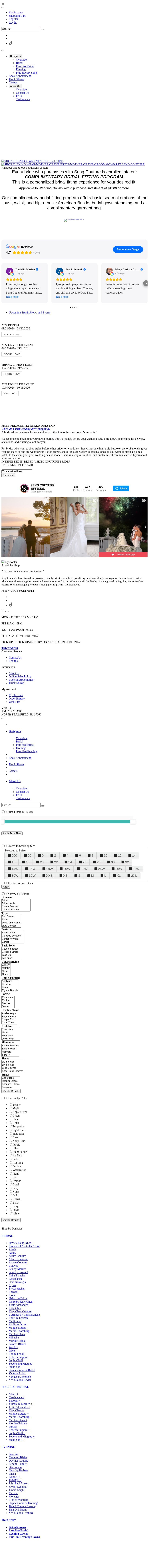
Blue (15, 1137)
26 (84, 862)
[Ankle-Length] (9, 1013)
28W (136, 869)
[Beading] (10, 984)
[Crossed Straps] (11, 952)
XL (119, 875)
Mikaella (14, 1337)
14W (15, 869)
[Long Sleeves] (13, 1068)
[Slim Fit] (10, 1055)
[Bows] (10, 987)
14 (134, 855)
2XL (134, 875)
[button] (15, 56)
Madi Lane (15, 1321)
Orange (17, 1180)
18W (49, 869)
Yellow (17, 1104)
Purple (16, 1144)
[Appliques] (10, 981)
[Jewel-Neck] (11, 1038)
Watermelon (19, 1169)
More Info (10, 393)
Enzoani (13, 1291)
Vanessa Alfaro (17, 1373)
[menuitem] (78, 12)
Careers (13, 770)
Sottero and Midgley (20, 1363)
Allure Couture (17, 1255)
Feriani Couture (18, 1463)
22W (84, 869)
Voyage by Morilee (20, 1376)
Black (16, 1202)
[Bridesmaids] (16, 903)
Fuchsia (17, 1166)
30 (113, 862)
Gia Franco (15, 1467)
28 (98, 862)
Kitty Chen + (16, 1410)
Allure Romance (18, 1259)
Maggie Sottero (17, 1327)
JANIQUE (15, 1480)
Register (13, 18)
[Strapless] (11, 1087)
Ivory (16, 1188)
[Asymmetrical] (9, 1016)
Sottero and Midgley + (22, 1436)
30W (15, 875)
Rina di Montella (18, 1499)
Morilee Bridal (17, 1340)
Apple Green (20, 1111)
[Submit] (42, 29)
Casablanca (15, 1278)
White (16, 1213)
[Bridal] (16, 900)
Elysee (12, 1285)
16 (13, 862)
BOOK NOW (12, 334)
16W (32, 869)
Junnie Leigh (16, 1490)
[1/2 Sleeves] (13, 1061)
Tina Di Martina (18, 1509)
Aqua (16, 1122)
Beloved (13, 1265)
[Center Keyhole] (13, 938)
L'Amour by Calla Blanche (24, 1314)
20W (66, 869)
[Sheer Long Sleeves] (13, 1071)
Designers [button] (15, 731)
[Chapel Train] (9, 1019)
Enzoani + (15, 1400)
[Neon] (6, 971)
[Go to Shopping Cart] (2, 4)
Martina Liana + (18, 1420)
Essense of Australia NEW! (24, 1246)
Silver (16, 1209)
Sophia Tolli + (17, 1433)
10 (105, 855)
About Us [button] (15, 781)
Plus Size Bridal (18, 1530)
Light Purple (20, 1151)
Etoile (12, 1295)
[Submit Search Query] (42, 805)
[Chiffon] (8, 1000)
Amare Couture (18, 1262)
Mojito (16, 1108)
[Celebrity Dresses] (13, 935)
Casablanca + (16, 1397)
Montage (14, 1496)
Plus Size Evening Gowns (24, 1536)
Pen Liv (13, 1347)
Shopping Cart (17, 15)
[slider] (133, 821)
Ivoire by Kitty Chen (21, 1301)
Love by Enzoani (19, 1317)
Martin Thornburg (19, 1330)
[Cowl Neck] (11, 1029)
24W (101, 869)
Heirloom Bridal (18, 1298)
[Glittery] (6, 965)
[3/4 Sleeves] (13, 1065)
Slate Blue (18, 1133)
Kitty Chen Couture (20, 1311)
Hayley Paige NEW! (21, 1242)
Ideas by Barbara (18, 1470)
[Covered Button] (11, 948)
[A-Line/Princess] (10, 1045)
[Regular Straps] (11, 1081)
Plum (16, 1173)
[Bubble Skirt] (13, 932)
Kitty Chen (15, 1308)
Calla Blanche (17, 1275)
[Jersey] (8, 1006)
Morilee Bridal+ (18, 1423)
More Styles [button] (8, 1519)
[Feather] (8, 1003)
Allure (12, 1252)
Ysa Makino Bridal (20, 1379)
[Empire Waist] (10, 1048)
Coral (16, 1184)
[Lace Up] (11, 955)
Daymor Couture (18, 1460)
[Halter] (11, 1032)
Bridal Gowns (17, 1527)
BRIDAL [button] (7, 1235)
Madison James (17, 1324)
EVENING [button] (8, 1447)
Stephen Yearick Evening (23, 1503)
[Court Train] (9, 1022)
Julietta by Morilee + (20, 1403)
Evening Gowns (18, 1533)
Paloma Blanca (17, 1344)
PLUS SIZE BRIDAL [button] (15, 1387)
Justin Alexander (18, 1304)
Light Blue (19, 1130)
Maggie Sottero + (19, 1413)
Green (16, 1115)
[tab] (78, 731)
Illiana (12, 1473)
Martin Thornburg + (20, 1416)
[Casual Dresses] (16, 906)
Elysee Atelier (17, 1288)
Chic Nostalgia (17, 1282)
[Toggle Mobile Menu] (2, 718)
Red (15, 1177)
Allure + (13, 1394)
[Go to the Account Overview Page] (2, 7)
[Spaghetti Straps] (11, 1084)
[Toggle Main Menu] (2, 50)
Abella (12, 1249)
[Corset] (13, 942)
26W (118, 869)
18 (27, 862)
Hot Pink (18, 1162)
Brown (17, 1198)
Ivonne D (14, 1476)
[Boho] (11, 919)
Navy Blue (19, 1140)
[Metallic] (6, 968)
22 (56, 862)
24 (70, 862)
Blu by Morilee (17, 1268)
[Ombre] (6, 974)
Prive (12, 1350)
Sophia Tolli (16, 1360)
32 (127, 862)
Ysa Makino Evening (21, 1512)
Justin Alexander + (19, 1407)
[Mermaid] (10, 1051)
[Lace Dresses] (11, 925)
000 (14, 855)
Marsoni (13, 1493)
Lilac (15, 1148)
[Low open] (11, 958)
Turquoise (18, 1126)
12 (120, 855)
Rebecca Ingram (18, 1357)
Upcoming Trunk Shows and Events (30, 312)
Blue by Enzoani (18, 1272)
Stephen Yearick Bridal (22, 1370)
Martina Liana (17, 1334)
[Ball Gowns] (11, 916)
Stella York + (16, 1439)
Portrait (13, 1426)
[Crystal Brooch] (10, 990)
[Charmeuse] (8, 997)
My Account (16, 12)
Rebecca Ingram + (19, 1429)
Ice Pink (17, 1155)
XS (65, 875)
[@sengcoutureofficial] (24, 488)
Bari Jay (13, 1454)
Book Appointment (20, 757)
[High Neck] (11, 1035)
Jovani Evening (18, 1486)
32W (32, 875)
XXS (49, 875)
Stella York (15, 1366)
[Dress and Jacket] (11, 922)
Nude (16, 1191)
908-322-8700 (9, 648)
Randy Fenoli (16, 1353)
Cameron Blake (18, 1457)
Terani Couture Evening (22, 1506)
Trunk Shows (16, 764)
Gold (15, 1195)
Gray (15, 1206)
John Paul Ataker (18, 1483)
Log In (13, 22)
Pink (15, 1159)
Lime (16, 1119)
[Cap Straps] (11, 1078)
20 (42, 862)
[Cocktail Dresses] (16, 909)
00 (29, 855)
